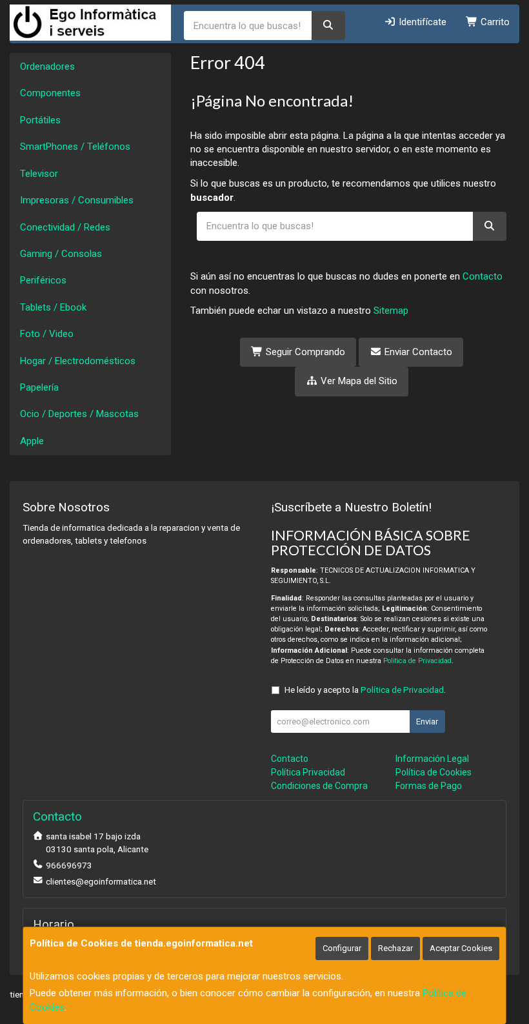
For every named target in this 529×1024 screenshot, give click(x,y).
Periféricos (43, 280)
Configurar (342, 948)
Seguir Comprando (304, 352)
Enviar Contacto (417, 352)
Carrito (494, 22)
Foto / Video (47, 334)
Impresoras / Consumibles (77, 200)
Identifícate (421, 22)
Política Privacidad (308, 772)
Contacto (483, 276)
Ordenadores (47, 66)
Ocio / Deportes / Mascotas (79, 414)
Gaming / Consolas (61, 254)
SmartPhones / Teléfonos (75, 146)
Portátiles (40, 120)
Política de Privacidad (417, 661)
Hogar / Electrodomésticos (77, 361)
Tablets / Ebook (53, 307)
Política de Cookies (433, 772)
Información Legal (432, 758)
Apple (32, 441)
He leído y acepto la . (365, 689)
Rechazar (395, 948)
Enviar (427, 721)
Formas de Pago (428, 786)
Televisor (39, 173)
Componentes (50, 93)
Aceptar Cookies (461, 948)
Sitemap (391, 310)
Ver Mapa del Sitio (357, 381)
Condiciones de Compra (319, 786)
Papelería (39, 387)
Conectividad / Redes (65, 227)
